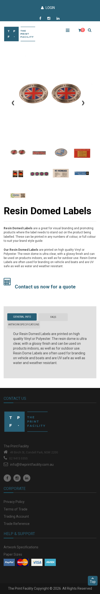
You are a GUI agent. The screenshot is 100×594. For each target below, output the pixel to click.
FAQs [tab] (53, 317)
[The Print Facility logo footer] (50, 423)
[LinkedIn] (26, 478)
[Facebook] (7, 478)
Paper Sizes (13, 554)
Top (93, 582)
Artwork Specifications (21, 547)
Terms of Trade (15, 509)
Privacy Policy (14, 502)
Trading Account (16, 516)
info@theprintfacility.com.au (32, 464)
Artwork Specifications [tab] (23, 324)
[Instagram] (17, 478)
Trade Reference (17, 524)
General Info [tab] (22, 316)
